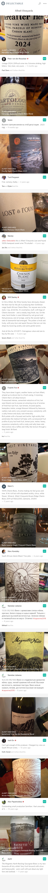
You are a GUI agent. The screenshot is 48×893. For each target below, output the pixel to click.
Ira (3, 436)
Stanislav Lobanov (15, 606)
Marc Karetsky (13, 551)
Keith (3, 752)
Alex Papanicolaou (15, 802)
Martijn (10, 236)
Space (10, 120)
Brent (9, 338)
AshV (10, 859)
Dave (7, 70)
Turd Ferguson (13, 177)
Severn (4, 338)
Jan (3, 247)
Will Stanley (12, 297)
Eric (6, 247)
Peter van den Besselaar (17, 59)
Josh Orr (11, 740)
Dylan (10, 186)
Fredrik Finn (12, 388)
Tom (3, 186)
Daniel (8, 752)
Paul (3, 70)
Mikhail (4, 625)
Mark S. (11, 486)
